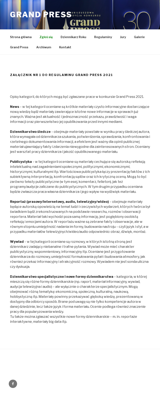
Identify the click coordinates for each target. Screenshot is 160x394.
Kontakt (65, 47)
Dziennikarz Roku (73, 37)
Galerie (139, 37)
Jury (123, 37)
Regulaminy (103, 37)
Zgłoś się (46, 37)
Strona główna (21, 37)
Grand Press (41, 14)
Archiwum (43, 47)
